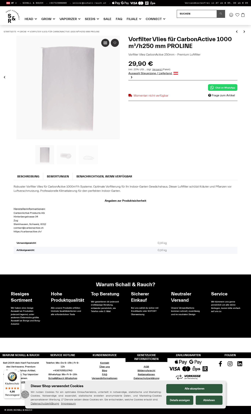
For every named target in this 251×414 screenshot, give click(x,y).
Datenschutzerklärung (146, 378)
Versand (157, 69)
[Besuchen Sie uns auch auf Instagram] (230, 365)
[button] (11, 3)
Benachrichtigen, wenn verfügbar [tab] (104, 176)
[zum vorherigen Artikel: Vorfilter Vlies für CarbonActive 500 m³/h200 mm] (237, 32)
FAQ (119, 19)
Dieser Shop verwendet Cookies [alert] (57, 386)
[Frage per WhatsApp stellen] (222, 87)
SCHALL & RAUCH (33, 3)
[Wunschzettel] (237, 15)
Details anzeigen (180, 400)
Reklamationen (146, 374)
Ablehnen (209, 400)
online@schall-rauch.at (89, 3)
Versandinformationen (104, 378)
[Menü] (18, 372)
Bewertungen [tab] (58, 176)
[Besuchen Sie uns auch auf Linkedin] (239, 365)
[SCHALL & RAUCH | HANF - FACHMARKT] (12, 16)
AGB (146, 366)
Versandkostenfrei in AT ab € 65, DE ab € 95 (216, 3)
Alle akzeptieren (194, 388)
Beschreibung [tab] (28, 176)
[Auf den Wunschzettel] (115, 43)
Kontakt (104, 362)
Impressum (68, 403)
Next (132, 77)
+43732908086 (58, 3)
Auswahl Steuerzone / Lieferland (150, 73)
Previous (4, 77)
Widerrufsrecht (146, 370)
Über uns (104, 366)
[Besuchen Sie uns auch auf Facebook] (220, 365)
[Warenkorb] (243, 15)
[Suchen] (221, 14)
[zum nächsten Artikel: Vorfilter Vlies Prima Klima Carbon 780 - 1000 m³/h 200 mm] (244, 32)
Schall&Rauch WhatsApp (62, 378)
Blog (104, 370)
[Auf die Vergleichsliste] (105, 43)
